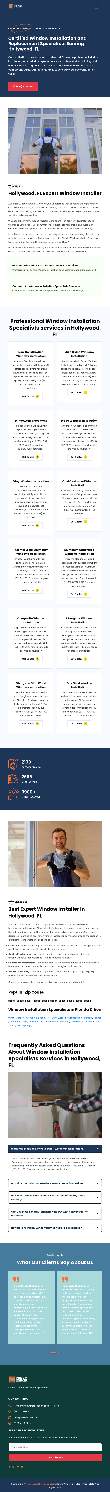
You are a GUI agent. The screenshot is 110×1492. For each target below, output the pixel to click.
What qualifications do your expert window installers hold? (47, 1148)
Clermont (63, 1021)
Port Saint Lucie (55, 1017)
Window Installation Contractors (40, 1483)
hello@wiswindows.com (26, 1417)
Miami (24, 1021)
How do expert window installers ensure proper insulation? (47, 1183)
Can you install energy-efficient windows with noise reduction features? (49, 1213)
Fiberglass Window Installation (79, 620)
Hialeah (98, 1017)
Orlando (14, 1021)
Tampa (88, 1017)
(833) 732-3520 (24, 86)
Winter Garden (16, 1017)
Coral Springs (24, 1025)
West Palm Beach (35, 1017)
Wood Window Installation (79, 421)
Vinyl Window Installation (31, 481)
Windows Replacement (31, 421)
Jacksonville (35, 1021)
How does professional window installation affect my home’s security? (49, 1197)
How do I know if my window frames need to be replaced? (46, 1227)
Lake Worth (77, 1021)
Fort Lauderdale (73, 1017)
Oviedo (88, 1021)
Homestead (50, 1021)
